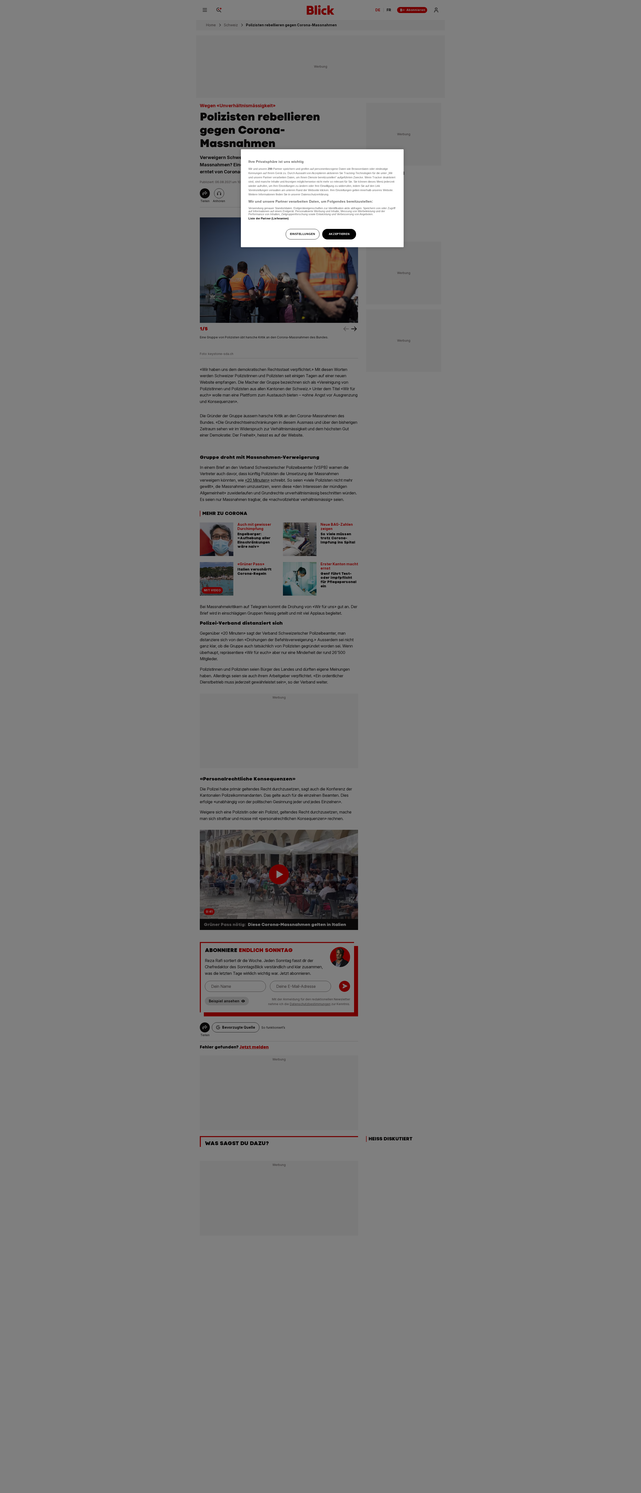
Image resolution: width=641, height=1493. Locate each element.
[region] (322, 198)
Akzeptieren (339, 233)
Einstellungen (302, 233)
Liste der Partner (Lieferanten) (268, 218)
